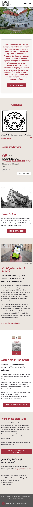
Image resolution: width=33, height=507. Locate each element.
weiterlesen (6, 138)
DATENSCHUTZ (22, 503)
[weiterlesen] (31, 137)
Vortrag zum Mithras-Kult (16, 161)
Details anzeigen (24, 173)
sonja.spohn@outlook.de (23, 469)
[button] (25, 4)
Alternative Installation (11, 323)
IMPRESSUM (10, 503)
